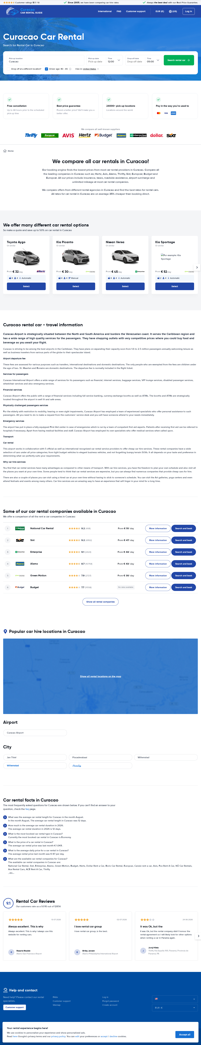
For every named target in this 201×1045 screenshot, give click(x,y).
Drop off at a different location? (26, 69)
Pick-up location (16, 58)
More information (158, 528)
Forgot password (110, 1001)
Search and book (183, 528)
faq (27, 809)
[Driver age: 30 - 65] (46, 69)
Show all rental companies (100, 602)
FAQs (55, 997)
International (105, 11)
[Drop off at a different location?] (8, 69)
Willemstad (13, 765)
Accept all (184, 1034)
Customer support (135, 11)
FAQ (119, 11)
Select (26, 286)
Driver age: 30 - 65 (58, 69)
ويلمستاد (76, 765)
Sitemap (56, 1005)
